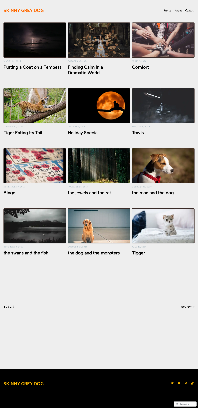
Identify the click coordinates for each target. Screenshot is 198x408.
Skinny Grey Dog (23, 10)
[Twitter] (172, 383)
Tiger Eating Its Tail (22, 132)
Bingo (9, 192)
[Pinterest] (186, 383)
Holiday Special (83, 132)
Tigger (138, 253)
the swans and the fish (25, 253)
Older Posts (188, 306)
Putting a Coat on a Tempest (32, 67)
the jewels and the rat (89, 192)
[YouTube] (179, 383)
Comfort (140, 67)
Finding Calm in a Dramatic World (85, 69)
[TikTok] (192, 383)
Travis (138, 132)
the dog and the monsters (94, 253)
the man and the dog (153, 192)
